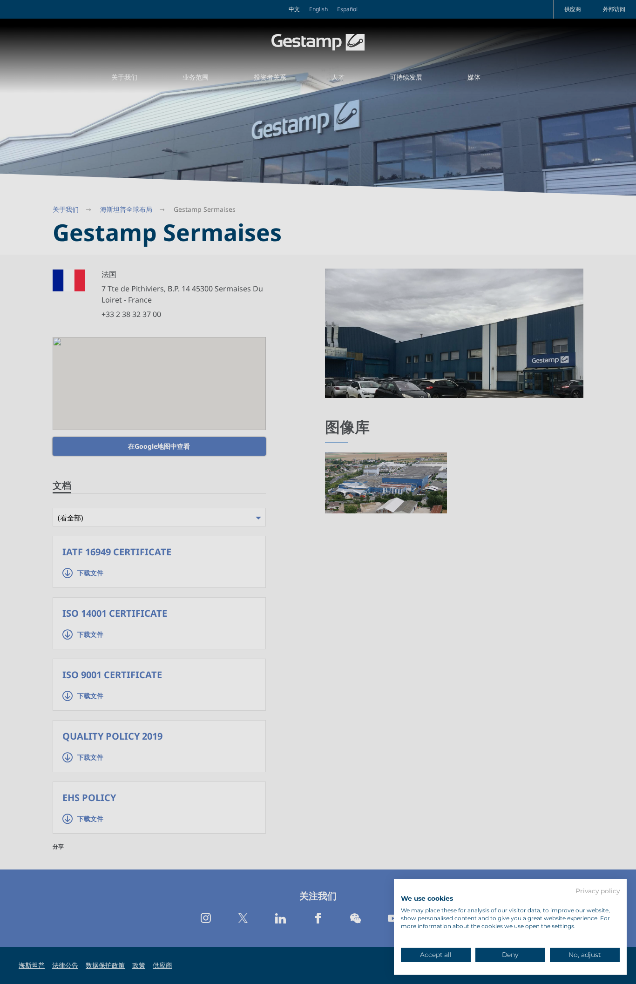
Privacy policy (597, 891)
